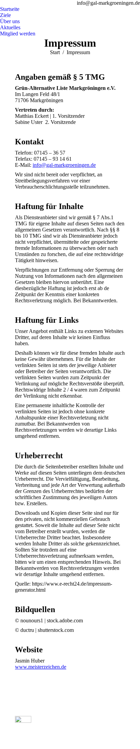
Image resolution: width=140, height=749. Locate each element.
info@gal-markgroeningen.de (64, 165)
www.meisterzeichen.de (40, 667)
